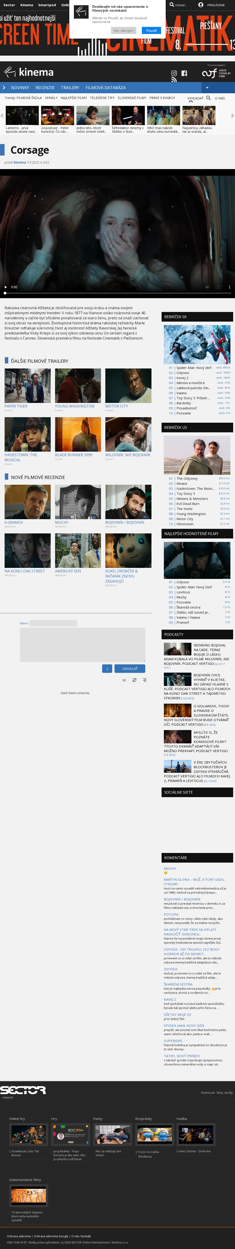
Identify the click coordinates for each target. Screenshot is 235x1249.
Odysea (182, 372)
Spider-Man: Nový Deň (194, 587)
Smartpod (47, 5)
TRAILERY (70, 87)
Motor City (184, 518)
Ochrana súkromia (19, 1236)
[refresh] (134, 680)
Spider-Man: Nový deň (194, 367)
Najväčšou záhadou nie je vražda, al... (197, 130)
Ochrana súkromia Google (51, 1236)
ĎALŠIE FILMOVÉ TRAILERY (39, 361)
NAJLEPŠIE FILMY (74, 98)
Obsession (184, 523)
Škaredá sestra (188, 607)
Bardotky (183, 403)
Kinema (26, 5)
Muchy (181, 597)
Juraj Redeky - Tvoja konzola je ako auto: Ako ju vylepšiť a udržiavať (69, 1155)
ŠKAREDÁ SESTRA (178, 984)
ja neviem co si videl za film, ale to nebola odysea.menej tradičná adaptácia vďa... (192, 960)
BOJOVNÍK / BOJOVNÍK (124, 522)
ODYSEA (170, 969)
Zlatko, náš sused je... (193, 612)
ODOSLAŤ (129, 668)
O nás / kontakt (81, 1236)
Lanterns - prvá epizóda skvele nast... (21, 130)
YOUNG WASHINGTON (75, 406)
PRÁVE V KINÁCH (162, 98)
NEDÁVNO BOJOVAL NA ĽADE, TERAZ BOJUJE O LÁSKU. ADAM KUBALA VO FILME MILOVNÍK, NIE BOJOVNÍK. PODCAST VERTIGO (196, 654)
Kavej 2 (182, 377)
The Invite (184, 508)
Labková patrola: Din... (193, 387)
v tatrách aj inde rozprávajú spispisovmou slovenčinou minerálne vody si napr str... (193, 1062)
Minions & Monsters (192, 498)
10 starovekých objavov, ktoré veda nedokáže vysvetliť (27, 1216)
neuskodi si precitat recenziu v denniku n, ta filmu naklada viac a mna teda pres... (194, 905)
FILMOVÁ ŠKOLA (29, 98)
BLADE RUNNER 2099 (73, 454)
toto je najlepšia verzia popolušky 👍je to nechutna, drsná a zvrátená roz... (192, 990)
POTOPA (171, 914)
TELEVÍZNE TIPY (102, 98)
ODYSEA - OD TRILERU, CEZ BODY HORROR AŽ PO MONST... (192, 951)
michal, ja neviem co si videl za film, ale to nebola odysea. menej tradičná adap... (192, 975)
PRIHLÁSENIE (216, 5)
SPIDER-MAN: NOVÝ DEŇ (184, 1025)
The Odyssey (187, 478)
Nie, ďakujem (124, 30)
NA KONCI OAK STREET (25, 571)
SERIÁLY (51, 98)
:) (107, 668)
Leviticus (183, 592)
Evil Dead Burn (187, 503)
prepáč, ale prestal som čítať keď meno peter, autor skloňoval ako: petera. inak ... (195, 1032)
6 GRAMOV (14, 522)
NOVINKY (20, 87)
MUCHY (61, 522)
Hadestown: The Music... (195, 488)
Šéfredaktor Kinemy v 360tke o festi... (128, 130)
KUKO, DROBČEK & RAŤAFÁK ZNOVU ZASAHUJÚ (121, 576)
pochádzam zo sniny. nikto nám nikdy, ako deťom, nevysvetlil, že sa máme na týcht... (193, 921)
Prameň (182, 622)
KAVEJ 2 (170, 999)
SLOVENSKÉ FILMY (132, 98)
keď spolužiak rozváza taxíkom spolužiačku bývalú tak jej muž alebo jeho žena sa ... (194, 1006)
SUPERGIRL (173, 1040)
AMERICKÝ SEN (68, 571)
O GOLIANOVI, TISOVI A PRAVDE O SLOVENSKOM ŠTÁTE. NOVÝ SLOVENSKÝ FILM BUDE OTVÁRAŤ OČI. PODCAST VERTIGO (196, 715)
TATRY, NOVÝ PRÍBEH (182, 1056)
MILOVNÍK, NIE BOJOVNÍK (127, 454)
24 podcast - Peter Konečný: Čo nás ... (55, 130)
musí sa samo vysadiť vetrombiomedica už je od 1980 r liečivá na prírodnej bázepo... (195, 890)
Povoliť (151, 30)
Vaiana (181, 393)
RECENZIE (45, 87)
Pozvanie (183, 413)
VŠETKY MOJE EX (177, 1014)
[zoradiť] (144, 680)
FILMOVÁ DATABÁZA (106, 87)
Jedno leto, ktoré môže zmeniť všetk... (91, 130)
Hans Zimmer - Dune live (195, 1151)
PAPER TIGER (16, 406)
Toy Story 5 (185, 493)
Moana (181, 483)
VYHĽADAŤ (195, 98)
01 (124, 680)
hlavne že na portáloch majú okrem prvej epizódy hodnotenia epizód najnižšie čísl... (193, 940)
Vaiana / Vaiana (188, 617)
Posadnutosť (186, 408)
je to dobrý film (174, 1019)
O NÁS (220, 98)
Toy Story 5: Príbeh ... (193, 398)
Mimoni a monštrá (190, 382)
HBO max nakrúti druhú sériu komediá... (163, 130)
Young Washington (191, 513)
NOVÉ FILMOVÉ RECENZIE (38, 477)
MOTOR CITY (116, 406)
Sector (9, 5)
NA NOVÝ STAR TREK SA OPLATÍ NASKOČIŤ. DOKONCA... (190, 931)
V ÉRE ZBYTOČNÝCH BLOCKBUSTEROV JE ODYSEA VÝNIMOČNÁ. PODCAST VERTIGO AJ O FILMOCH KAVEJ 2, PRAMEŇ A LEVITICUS (197, 771)
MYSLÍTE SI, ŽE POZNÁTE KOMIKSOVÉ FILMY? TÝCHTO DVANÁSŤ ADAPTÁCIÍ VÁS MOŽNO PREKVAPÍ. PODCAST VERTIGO (196, 741)
